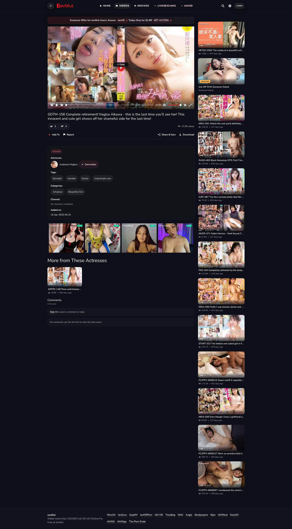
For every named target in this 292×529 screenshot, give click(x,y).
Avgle (189, 515)
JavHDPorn (146, 515)
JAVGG (111, 521)
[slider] (110, 105)
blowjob (57, 178)
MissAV (111, 515)
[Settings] (230, 5)
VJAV (180, 515)
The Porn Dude (137, 521)
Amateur (58, 192)
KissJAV (234, 515)
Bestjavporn (201, 515)
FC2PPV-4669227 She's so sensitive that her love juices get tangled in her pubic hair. (221, 453)
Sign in (53, 312)
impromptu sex (102, 178)
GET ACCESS (161, 20)
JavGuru (122, 515)
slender (72, 178)
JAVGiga (122, 521)
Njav (213, 515)
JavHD (121, 20)
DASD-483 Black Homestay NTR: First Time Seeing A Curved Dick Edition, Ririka (221, 160)
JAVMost (223, 515)
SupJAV (133, 515)
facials (85, 178)
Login (239, 5)
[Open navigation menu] (50, 5)
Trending (170, 515)
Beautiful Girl (75, 192)
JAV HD (159, 515)
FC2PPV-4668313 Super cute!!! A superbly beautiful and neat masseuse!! (221, 380)
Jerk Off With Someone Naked (214, 86)
